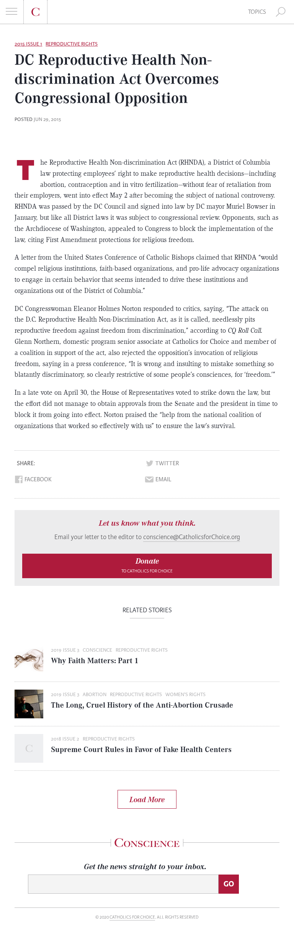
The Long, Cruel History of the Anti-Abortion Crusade (142, 705)
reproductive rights (72, 44)
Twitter (167, 463)
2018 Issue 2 (65, 739)
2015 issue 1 (28, 44)
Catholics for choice (132, 917)
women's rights (185, 694)
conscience (97, 650)
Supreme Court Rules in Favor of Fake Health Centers (141, 749)
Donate (147, 565)
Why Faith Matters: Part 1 (95, 660)
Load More (147, 799)
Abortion (94, 694)
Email (163, 480)
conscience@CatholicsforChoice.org (191, 537)
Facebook (38, 480)
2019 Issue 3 (65, 650)
